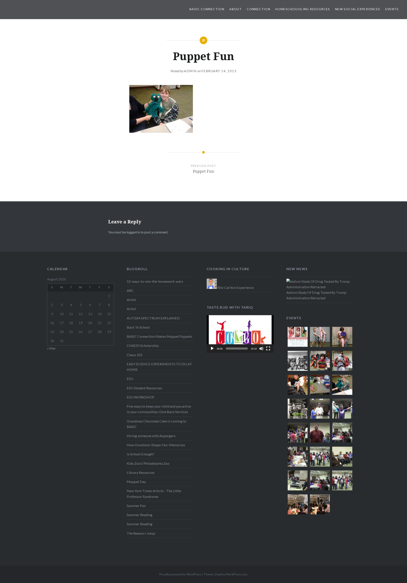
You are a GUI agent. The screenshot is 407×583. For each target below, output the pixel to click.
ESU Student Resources (144, 388)
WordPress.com (236, 574)
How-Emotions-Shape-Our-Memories (156, 445)
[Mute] (261, 348)
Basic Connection (207, 9)
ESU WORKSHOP (140, 397)
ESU (130, 379)
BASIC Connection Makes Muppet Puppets (159, 336)
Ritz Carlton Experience (235, 287)
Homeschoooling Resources (302, 9)
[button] (240, 334)
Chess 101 (134, 355)
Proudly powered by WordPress (180, 574)
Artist (131, 300)
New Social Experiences (357, 9)
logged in (133, 232)
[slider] (237, 348)
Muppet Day (136, 482)
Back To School (138, 327)
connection (258, 9)
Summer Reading (139, 515)
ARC (130, 290)
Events (392, 9)
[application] (240, 334)
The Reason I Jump (141, 533)
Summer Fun (136, 506)
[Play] (212, 348)
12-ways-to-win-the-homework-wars (155, 281)
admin (190, 71)
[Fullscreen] (268, 348)
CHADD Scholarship (143, 345)
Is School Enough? (140, 454)
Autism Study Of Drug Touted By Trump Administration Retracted (316, 295)
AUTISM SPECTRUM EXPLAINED (153, 318)
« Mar (51, 348)
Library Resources (141, 472)
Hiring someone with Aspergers (151, 436)
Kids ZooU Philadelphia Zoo (148, 463)
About (235, 9)
